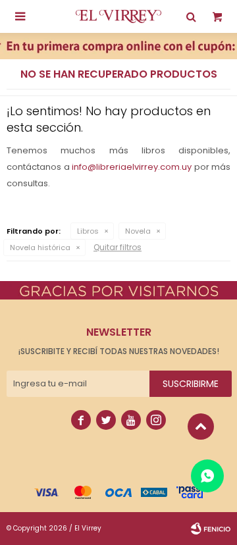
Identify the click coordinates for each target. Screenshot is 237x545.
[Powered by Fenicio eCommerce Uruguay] (210, 528)
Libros (88, 231)
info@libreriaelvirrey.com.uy (132, 167)
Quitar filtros (117, 247)
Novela (138, 231)
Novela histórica (40, 247)
